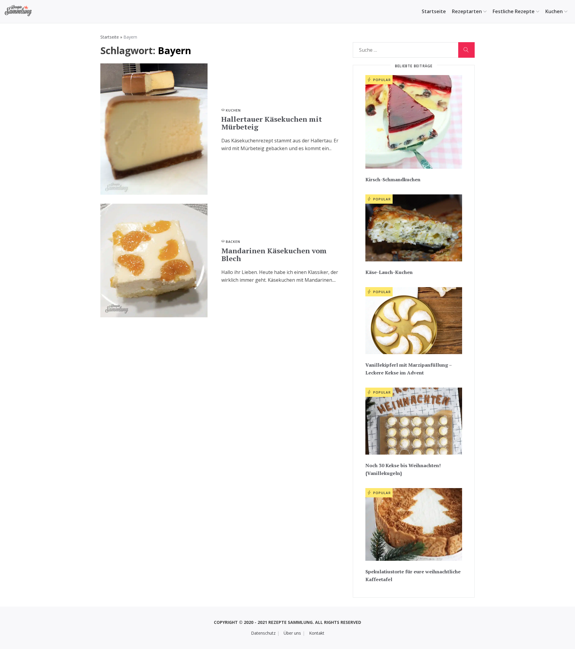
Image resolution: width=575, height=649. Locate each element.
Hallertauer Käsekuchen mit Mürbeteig (271, 123)
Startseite (434, 11)
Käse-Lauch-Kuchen (389, 272)
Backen (233, 241)
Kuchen (554, 11)
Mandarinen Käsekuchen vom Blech (274, 254)
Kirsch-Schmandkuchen (392, 179)
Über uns (292, 633)
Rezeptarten (467, 11)
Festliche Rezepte (514, 11)
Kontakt (316, 633)
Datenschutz (263, 633)
